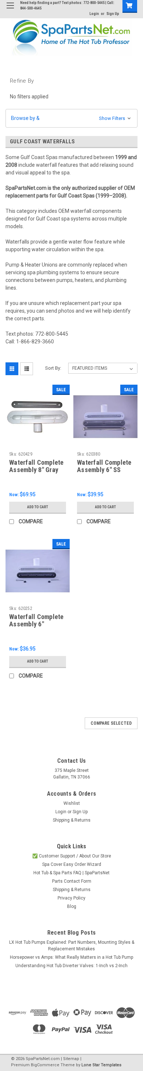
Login (94, 14)
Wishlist (71, 803)
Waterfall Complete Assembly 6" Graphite (36, 624)
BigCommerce (45, 1065)
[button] (72, 118)
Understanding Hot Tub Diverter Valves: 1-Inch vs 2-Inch (71, 965)
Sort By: (53, 368)
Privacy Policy (71, 898)
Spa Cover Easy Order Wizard (71, 864)
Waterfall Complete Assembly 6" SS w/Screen (104, 470)
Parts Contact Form (71, 881)
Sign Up (112, 14)
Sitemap (71, 1058)
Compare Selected (111, 723)
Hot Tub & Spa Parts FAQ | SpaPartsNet (71, 872)
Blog (71, 906)
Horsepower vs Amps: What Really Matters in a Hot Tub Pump (71, 957)
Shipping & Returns (72, 820)
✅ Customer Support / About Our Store (71, 856)
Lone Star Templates (101, 1065)
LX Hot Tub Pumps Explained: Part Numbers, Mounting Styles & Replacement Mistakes (71, 945)
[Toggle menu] (10, 10)
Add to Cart (37, 507)
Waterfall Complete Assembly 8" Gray (36, 466)
